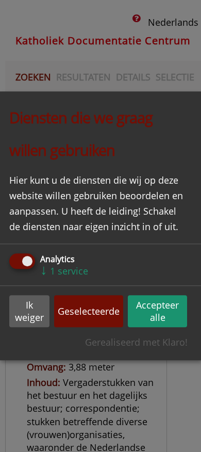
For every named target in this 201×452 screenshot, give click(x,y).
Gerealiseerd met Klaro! (136, 342)
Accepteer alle (157, 311)
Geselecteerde (89, 311)
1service (64, 271)
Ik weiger (29, 311)
